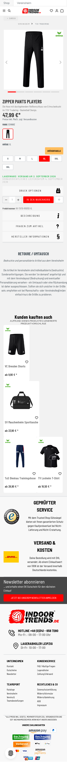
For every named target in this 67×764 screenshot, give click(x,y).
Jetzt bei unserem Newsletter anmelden (33, 597)
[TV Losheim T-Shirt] (49, 456)
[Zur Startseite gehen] (31, 10)
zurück (12, 18)
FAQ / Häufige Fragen (46, 666)
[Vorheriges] (6, 62)
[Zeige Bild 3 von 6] (29, 91)
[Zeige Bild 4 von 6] (38, 91)
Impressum (42, 705)
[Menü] (5, 11)
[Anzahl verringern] (6, 199)
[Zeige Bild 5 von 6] (47, 91)
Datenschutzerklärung (46, 689)
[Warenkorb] (62, 11)
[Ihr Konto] (57, 11)
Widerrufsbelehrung (45, 697)
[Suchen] (10, 11)
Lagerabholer (43, 670)
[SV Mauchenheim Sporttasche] (21, 400)
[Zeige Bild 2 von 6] (20, 91)
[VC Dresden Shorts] (16, 344)
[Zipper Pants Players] (33, 60)
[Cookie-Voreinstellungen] (10, 753)
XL (44, 158)
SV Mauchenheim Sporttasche (21, 422)
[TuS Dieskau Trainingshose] (20, 456)
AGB (39, 701)
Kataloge (11, 689)
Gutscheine (12, 670)
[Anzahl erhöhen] (18, 199)
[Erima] (59, 34)
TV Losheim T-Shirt (48, 478)
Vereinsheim (24, 3)
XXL (56, 158)
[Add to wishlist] (26, 361)
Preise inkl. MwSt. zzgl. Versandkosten (20, 119)
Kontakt (10, 666)
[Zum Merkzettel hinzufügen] (59, 199)
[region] (33, 62)
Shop (7, 3)
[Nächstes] (60, 62)
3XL (8, 167)
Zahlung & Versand (45, 674)
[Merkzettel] (52, 11)
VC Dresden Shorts (15, 366)
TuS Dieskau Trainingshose (20, 478)
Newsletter (11, 674)
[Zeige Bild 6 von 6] (55, 91)
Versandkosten (52, 717)
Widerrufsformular (45, 693)
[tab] (33, 216)
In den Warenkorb (38, 199)
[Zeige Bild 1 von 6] (12, 91)
